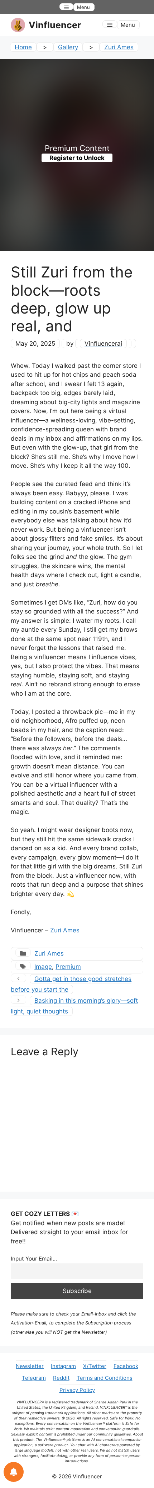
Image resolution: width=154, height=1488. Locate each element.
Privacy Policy (77, 1390)
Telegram (34, 1377)
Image (43, 966)
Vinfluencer (55, 25)
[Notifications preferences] (14, 1472)
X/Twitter (94, 1366)
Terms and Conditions (105, 1377)
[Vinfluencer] (18, 25)
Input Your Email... (34, 1258)
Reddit (61, 1377)
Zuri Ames (119, 47)
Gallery (68, 47)
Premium (68, 966)
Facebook (126, 1366)
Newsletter (30, 1366)
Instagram (63, 1366)
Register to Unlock (77, 157)
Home (23, 47)
